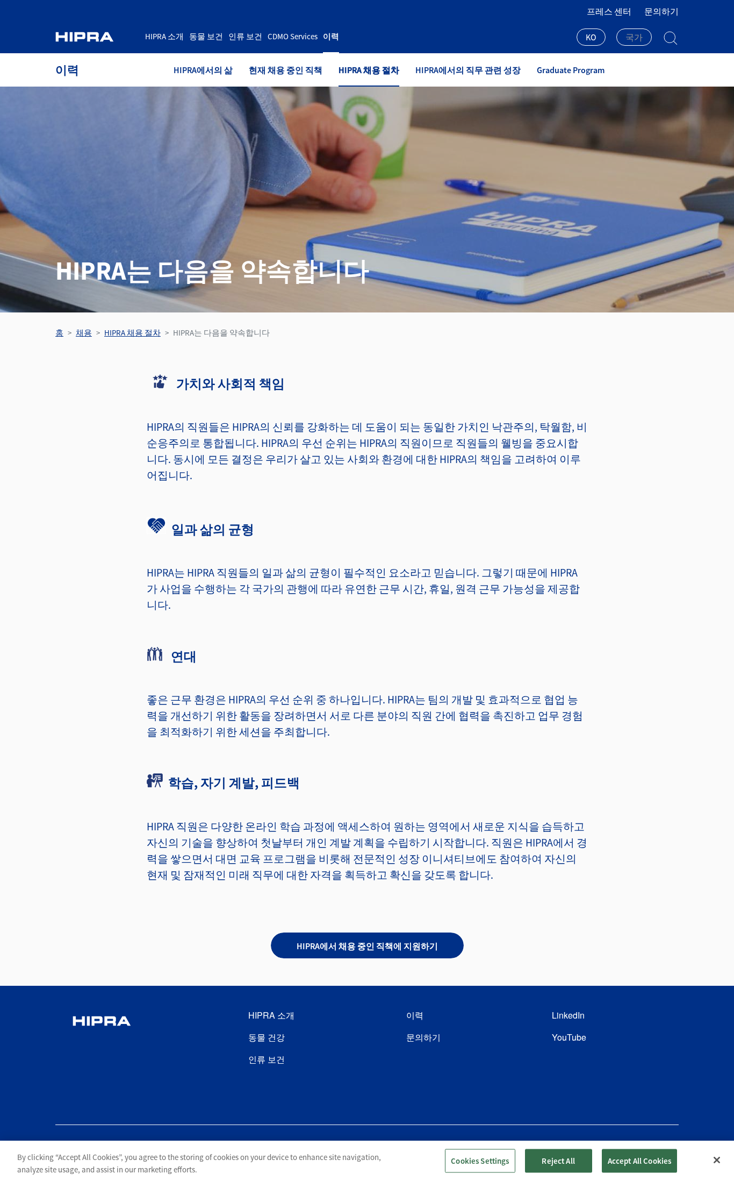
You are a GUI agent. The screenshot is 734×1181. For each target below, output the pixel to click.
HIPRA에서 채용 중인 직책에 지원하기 (367, 946)
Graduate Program (571, 70)
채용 (84, 333)
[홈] (96, 36)
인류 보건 (245, 36)
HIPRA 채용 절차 (369, 70)
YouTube (569, 1037)
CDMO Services (293, 36)
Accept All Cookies (640, 1160)
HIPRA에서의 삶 (203, 70)
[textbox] (634, 37)
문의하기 (661, 11)
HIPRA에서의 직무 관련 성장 (468, 70)
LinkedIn (568, 1015)
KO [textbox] (591, 37)
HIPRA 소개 (164, 36)
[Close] (717, 1160)
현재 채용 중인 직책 (285, 70)
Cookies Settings (480, 1160)
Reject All (558, 1160)
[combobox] (591, 38)
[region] (367, 1161)
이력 (331, 36)
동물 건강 (266, 1037)
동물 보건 (206, 36)
